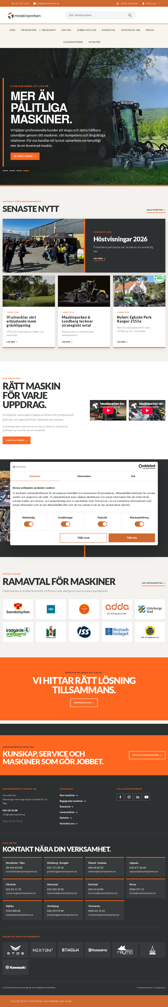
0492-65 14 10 (96, 910)
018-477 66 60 (137, 867)
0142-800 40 (13, 910)
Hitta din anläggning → (147, 755)
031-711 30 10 (55, 867)
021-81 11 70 (13, 889)
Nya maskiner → (69, 795)
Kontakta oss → (84, 702)
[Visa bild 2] (12, 170)
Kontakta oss (130, 30)
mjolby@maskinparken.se (19, 914)
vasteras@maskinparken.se (21, 893)
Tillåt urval (83, 537)
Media (150, 30)
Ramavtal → (66, 806)
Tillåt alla (132, 537)
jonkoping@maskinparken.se (62, 914)
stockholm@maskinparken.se (21, 871)
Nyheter (94, 42)
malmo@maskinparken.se (102, 871)
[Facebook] (120, 797)
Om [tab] (133, 476)
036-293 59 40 (55, 910)
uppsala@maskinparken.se (143, 871)
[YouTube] (146, 797)
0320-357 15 (136, 889)
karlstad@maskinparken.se (102, 893)
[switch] (65, 524)
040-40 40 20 (95, 867)
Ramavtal (109, 30)
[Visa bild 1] (5, 170)
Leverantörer (73, 42)
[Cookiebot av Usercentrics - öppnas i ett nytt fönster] (141, 466)
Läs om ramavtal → (153, 583)
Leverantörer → (68, 812)
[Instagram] (129, 797)
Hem (12, 30)
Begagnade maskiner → (73, 800)
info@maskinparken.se (48, 3)
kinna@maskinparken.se (142, 893)
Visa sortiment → (16, 440)
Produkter (29, 30)
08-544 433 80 (14, 867)
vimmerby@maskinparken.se (103, 914)
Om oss (66, 30)
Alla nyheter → (156, 210)
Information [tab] (84, 476)
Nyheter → (66, 817)
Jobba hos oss (86, 30)
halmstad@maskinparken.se (62, 893)
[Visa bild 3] (19, 170)
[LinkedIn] (137, 797)
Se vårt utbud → (25, 156)
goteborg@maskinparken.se (62, 871)
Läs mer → (99, 258)
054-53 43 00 (95, 889)
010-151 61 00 (21, 3)
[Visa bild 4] (26, 170)
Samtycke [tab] (35, 476)
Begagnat (49, 30)
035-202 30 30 (55, 889)
